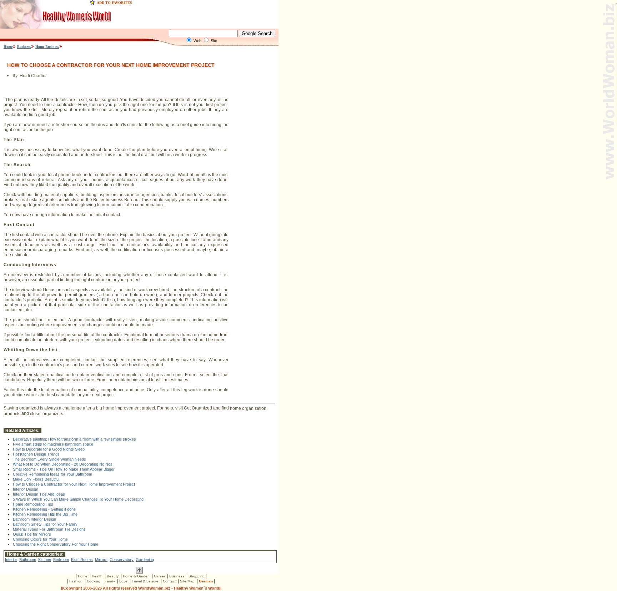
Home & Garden (136, 576)
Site (214, 41)
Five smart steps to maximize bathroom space (53, 444)
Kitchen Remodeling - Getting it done (44, 509)
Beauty (113, 576)
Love (123, 581)
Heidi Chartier (33, 76)
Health (97, 576)
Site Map (187, 581)
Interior (11, 559)
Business (24, 47)
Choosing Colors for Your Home (40, 539)
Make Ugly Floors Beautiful (36, 479)
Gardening (145, 559)
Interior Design (25, 489)
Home (8, 47)
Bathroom (27, 559)
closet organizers (46, 413)
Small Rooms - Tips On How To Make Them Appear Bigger (64, 469)
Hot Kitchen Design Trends (36, 454)
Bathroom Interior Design (34, 519)
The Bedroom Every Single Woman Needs (49, 459)
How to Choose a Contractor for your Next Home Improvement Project (74, 484)
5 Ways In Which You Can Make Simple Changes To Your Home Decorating (78, 499)
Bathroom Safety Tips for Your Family (45, 524)
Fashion (75, 581)
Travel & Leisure (145, 581)
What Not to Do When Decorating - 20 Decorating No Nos (62, 464)
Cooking (93, 581)
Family (110, 581)
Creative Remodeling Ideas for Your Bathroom (52, 474)
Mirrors (101, 559)
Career (159, 576)
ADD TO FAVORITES (114, 3)
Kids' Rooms (82, 559)
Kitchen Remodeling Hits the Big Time (45, 514)
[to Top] (139, 572)
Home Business (47, 47)
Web (197, 41)
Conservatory (122, 559)
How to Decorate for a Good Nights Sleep (49, 449)
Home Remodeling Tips (33, 504)
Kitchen (44, 559)
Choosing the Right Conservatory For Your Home (55, 544)
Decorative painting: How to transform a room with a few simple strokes (74, 439)
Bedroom (61, 559)
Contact (169, 581)
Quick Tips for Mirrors (32, 534)
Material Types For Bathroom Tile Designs (49, 529)
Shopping (197, 576)
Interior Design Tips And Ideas (39, 494)
